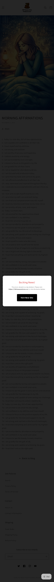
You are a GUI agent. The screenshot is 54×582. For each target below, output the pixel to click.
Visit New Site (27, 297)
